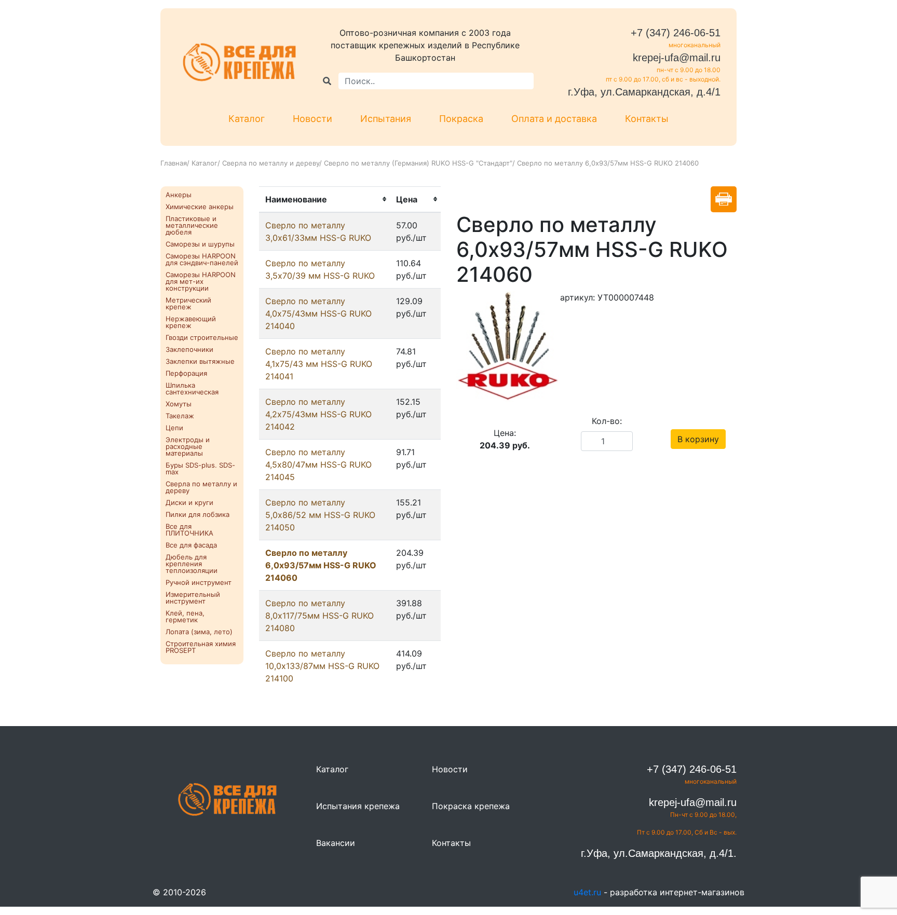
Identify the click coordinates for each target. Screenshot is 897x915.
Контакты (647, 118)
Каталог (246, 118)
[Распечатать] (724, 199)
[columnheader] (324, 199)
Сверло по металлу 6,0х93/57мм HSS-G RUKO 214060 (320, 565)
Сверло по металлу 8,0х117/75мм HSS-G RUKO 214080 (319, 615)
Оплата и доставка (554, 118)
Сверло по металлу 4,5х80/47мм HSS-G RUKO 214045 (318, 464)
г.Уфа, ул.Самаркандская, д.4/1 (644, 92)
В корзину (698, 439)
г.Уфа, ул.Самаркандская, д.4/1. (659, 853)
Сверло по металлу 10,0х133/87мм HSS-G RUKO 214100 (322, 666)
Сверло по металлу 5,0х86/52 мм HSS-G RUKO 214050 (320, 514)
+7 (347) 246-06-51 (676, 32)
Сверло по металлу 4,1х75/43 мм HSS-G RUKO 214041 (318, 363)
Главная (173, 163)
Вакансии (335, 843)
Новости (312, 118)
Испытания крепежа (358, 806)
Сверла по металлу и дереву (270, 163)
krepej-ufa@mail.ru (677, 57)
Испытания (385, 118)
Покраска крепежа (471, 806)
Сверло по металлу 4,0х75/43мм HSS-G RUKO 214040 (318, 313)
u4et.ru (587, 892)
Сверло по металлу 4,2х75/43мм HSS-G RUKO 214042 (318, 414)
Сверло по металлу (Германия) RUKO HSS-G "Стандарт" (418, 163)
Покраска (461, 118)
